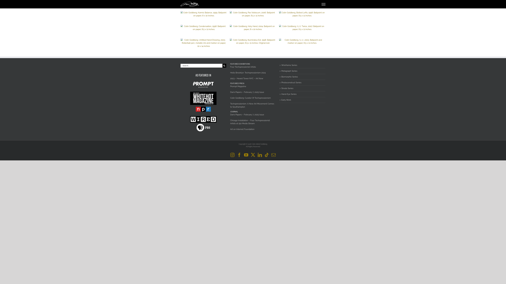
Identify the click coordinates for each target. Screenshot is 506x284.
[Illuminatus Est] (253, 42)
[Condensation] (204, 28)
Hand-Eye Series (288, 94)
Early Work (286, 100)
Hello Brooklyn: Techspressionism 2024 (248, 73)
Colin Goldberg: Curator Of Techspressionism (250, 98)
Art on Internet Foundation (242, 129)
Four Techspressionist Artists (243, 67)
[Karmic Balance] (204, 14)
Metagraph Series (289, 71)
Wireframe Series (289, 65)
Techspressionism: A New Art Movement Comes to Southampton (252, 105)
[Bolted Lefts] (302, 14)
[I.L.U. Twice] (302, 28)
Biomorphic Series (289, 77)
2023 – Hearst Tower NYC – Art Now (246, 78)
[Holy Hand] (253, 28)
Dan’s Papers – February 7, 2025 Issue (247, 92)
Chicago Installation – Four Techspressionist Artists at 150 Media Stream (250, 122)
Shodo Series (287, 88)
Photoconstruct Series (291, 82)
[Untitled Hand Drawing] (204, 43)
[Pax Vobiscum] (253, 14)
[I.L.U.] (302, 42)
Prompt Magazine (238, 86)
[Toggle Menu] (324, 4)
